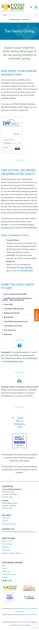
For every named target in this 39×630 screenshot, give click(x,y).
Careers (5, 577)
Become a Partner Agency (11, 553)
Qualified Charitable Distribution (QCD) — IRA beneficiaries (17, 299)
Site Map (34, 608)
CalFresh (5, 521)
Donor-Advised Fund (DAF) (15, 294)
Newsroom (6, 571)
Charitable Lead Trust (13, 325)
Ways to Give (7, 541)
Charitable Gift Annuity (14, 308)
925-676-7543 (7, 497)
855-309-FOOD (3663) (10, 532)
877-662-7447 (15, 249)
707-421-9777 (7, 508)
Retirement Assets (12, 313)
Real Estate (8, 317)
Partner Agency (15, 19)
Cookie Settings (25, 625)
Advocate (5, 550)
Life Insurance (10, 330)
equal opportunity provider (22, 608)
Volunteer (25, 19)
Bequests (8, 334)
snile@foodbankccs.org (13, 361)
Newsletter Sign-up (9, 574)
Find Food (6, 518)
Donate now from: (8, 140)
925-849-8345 (27, 270)
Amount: (5, 147)
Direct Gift (8, 304)
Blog (3, 565)
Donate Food (7, 544)
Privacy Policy (19, 611)
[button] (31, 7)
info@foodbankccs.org (27, 532)
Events (4, 568)
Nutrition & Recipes (9, 524)
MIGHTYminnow (31, 614)
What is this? (16, 134)
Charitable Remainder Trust (15, 321)
